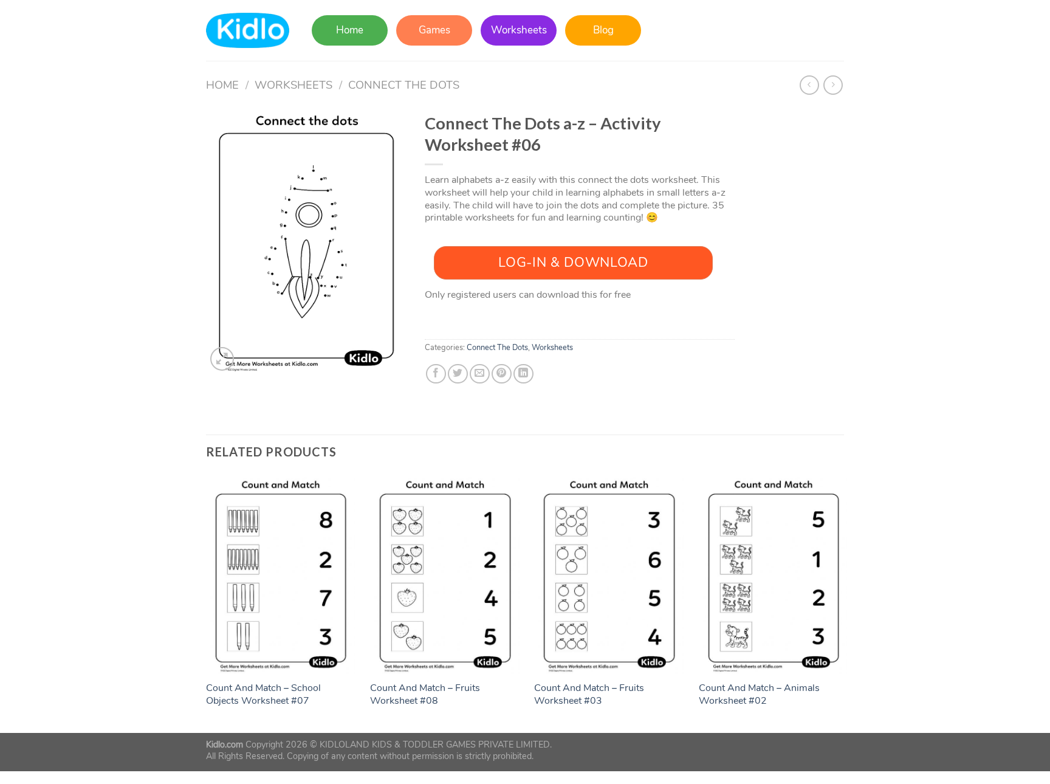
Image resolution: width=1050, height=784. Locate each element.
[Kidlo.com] (247, 31)
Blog (603, 30)
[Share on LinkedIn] (523, 374)
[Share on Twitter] (458, 374)
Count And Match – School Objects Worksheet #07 (263, 694)
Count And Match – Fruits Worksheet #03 (589, 694)
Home (349, 30)
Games (434, 30)
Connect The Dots (403, 84)
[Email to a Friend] (480, 374)
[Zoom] (222, 359)
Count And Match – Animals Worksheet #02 (759, 694)
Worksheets (519, 30)
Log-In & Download (573, 262)
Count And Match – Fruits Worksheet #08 (425, 694)
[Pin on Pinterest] (502, 374)
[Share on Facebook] (436, 374)
